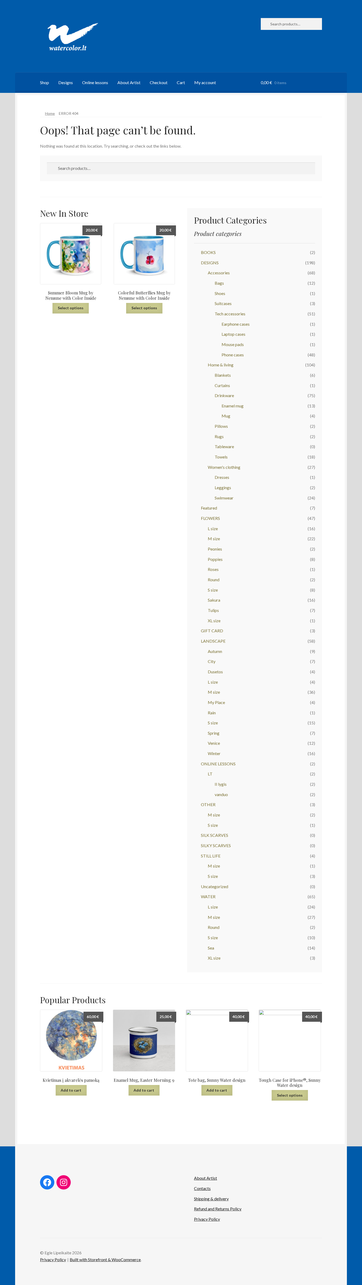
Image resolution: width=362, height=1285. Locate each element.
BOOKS (208, 252)
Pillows (221, 426)
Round (213, 579)
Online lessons (95, 82)
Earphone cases (236, 323)
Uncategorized (214, 886)
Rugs (219, 436)
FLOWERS (210, 518)
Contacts (202, 1188)
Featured (209, 507)
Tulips (213, 610)
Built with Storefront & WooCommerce (105, 1259)
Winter (214, 753)
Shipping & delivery (211, 1198)
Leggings (223, 487)
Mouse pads (233, 344)
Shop (44, 82)
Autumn (215, 651)
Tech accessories (230, 313)
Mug (226, 415)
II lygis (221, 784)
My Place (216, 702)
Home (50, 113)
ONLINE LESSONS (218, 763)
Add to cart (71, 1090)
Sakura (214, 599)
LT (210, 773)
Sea (211, 947)
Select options (70, 308)
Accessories (219, 272)
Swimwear (224, 497)
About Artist (128, 82)
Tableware (224, 446)
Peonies (215, 548)
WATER (208, 896)
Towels (221, 456)
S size (213, 589)
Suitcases (223, 303)
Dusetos (215, 671)
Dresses (222, 477)
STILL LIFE (210, 855)
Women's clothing (224, 467)
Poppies (215, 559)
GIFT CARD (212, 630)
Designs (65, 82)
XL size (214, 620)
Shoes (220, 293)
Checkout (158, 82)
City (211, 661)
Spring (213, 732)
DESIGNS (210, 262)
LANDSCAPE (213, 640)
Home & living (220, 364)
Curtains (222, 385)
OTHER (208, 804)
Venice (214, 743)
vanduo (221, 794)
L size (213, 528)
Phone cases (233, 354)
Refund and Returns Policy (217, 1208)
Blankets (223, 375)
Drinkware (224, 395)
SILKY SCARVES (216, 845)
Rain (212, 712)
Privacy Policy (207, 1219)
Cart (181, 82)
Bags (219, 282)
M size (214, 538)
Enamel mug (233, 405)
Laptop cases (233, 334)
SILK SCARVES (214, 835)
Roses (213, 569)
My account (205, 82)
